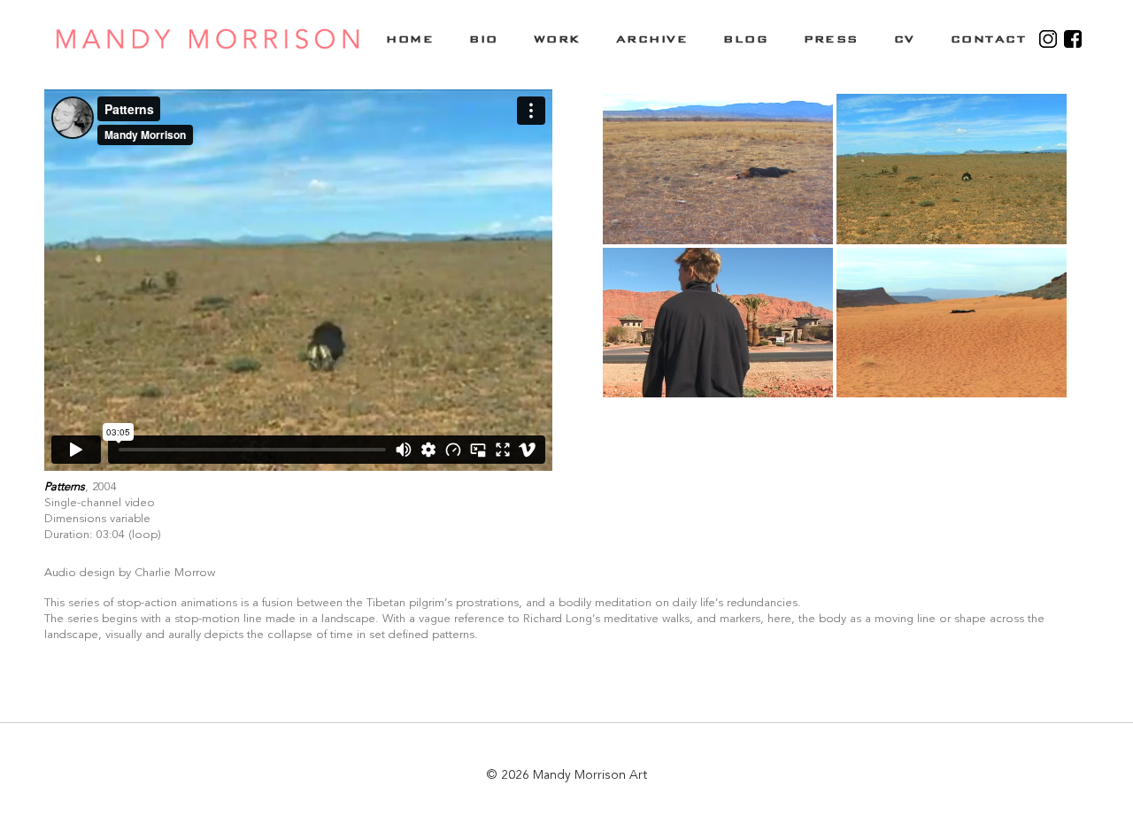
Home (410, 39)
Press (831, 39)
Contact (989, 39)
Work (557, 39)
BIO (483, 39)
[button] (718, 169)
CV (904, 39)
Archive (652, 39)
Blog (745, 39)
